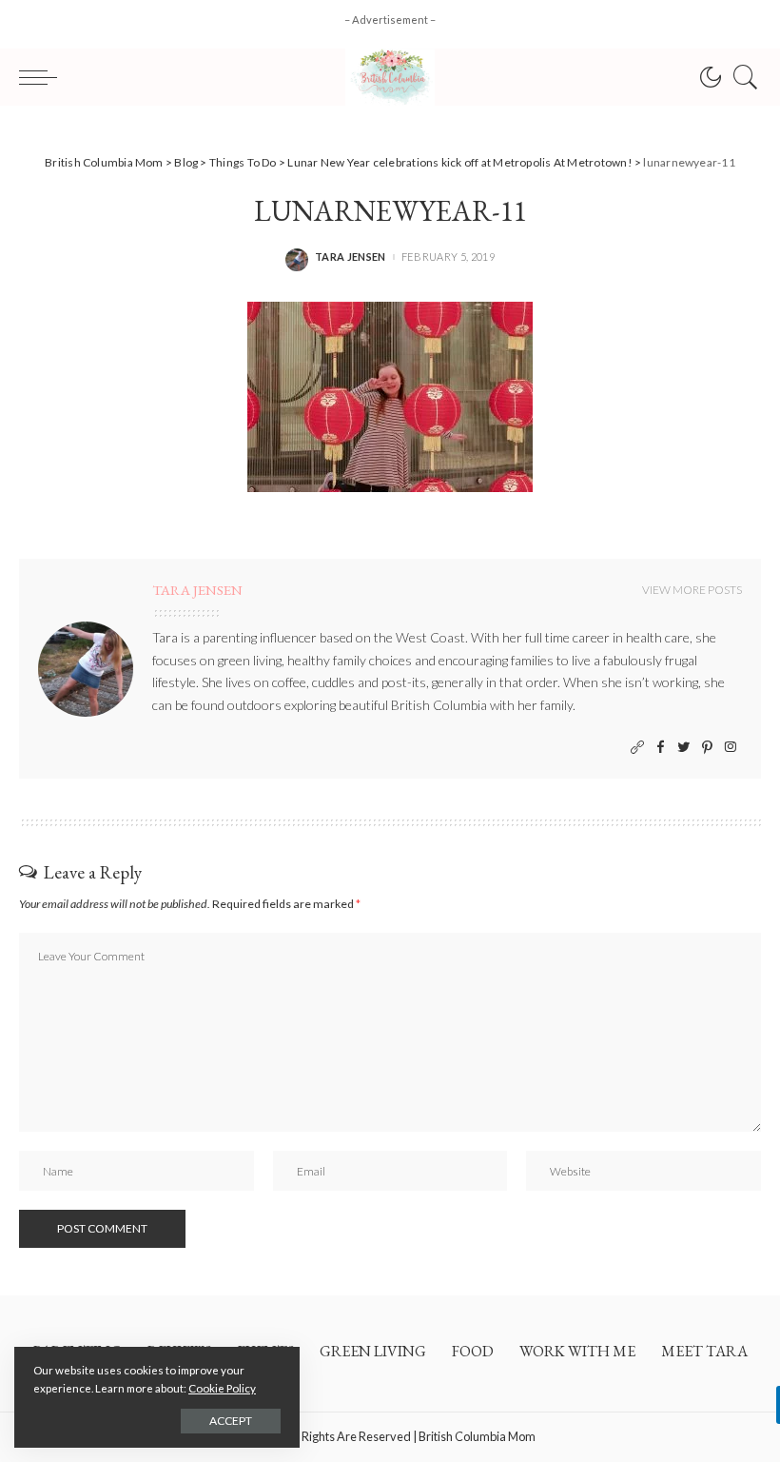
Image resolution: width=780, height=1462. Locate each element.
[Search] (741, 77)
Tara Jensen (350, 256)
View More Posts (692, 590)
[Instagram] (730, 748)
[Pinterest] (707, 748)
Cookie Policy (222, 1388)
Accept (230, 1420)
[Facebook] (661, 748)
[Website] (637, 748)
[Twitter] (684, 748)
